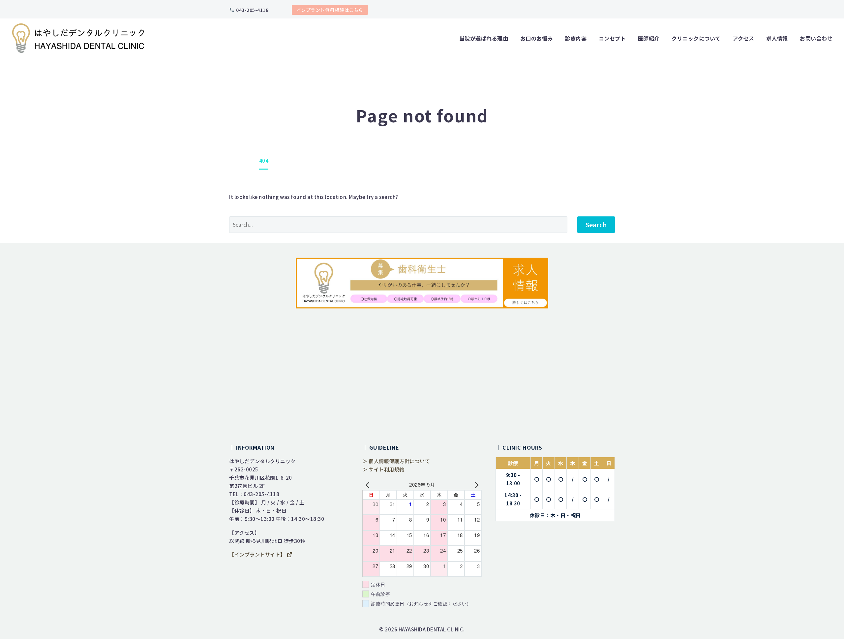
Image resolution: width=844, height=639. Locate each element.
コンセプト (612, 38)
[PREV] (368, 484)
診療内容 (576, 38)
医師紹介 (649, 38)
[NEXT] (475, 484)
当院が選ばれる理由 (483, 38)
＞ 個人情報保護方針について (396, 461)
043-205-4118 (252, 10)
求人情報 (777, 38)
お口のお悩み (536, 38)
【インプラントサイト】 (257, 554)
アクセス (743, 38)
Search (596, 224)
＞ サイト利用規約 (383, 469)
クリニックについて (696, 38)
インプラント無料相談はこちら (329, 10)
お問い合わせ (816, 38)
